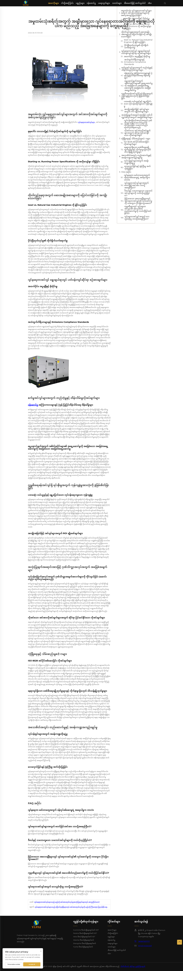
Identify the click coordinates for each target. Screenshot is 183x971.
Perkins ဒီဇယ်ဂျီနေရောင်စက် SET (85, 933)
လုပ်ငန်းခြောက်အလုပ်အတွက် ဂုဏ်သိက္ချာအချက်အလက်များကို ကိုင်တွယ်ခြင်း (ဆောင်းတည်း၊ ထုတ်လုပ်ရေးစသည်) (138, 124)
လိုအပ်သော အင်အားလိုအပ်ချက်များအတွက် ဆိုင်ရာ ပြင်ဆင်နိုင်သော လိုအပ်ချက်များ (137, 132)
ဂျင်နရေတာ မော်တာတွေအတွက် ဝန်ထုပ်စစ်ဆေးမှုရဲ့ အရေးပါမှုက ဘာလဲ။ (137, 177)
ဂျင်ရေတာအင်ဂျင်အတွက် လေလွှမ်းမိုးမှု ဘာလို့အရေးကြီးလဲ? (136, 217)
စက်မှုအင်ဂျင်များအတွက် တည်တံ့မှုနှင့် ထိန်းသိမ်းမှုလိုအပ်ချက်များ (137, 69)
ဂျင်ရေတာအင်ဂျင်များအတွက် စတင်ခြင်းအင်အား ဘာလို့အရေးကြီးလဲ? (136, 185)
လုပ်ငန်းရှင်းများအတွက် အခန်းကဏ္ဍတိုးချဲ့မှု (136, 162)
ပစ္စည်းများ (80, 3)
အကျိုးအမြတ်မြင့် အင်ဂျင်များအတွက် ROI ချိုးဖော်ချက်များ (136, 110)
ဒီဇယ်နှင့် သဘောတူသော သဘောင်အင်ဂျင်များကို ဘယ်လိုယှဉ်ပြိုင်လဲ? (138, 193)
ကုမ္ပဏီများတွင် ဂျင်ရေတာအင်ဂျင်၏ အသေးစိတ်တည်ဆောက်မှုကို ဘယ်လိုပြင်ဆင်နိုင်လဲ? (137, 210)
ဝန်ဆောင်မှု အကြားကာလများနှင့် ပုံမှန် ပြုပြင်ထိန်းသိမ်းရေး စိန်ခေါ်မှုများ (138, 75)
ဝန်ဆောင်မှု (91, 3)
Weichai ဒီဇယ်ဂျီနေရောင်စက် (83, 940)
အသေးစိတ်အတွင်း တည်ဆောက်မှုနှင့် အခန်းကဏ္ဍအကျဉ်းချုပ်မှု (136, 156)
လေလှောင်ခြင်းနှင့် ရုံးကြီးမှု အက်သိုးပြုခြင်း (137, 167)
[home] (25, 3)
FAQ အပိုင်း (126, 172)
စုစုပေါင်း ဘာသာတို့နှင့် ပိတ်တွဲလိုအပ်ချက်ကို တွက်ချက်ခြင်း (136, 19)
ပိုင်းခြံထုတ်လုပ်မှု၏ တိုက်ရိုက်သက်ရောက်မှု (136, 46)
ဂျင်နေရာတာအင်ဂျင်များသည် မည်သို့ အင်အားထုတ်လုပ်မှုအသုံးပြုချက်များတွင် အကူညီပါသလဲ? (67, 902)
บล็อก (150, 3)
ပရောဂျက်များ (104, 3)
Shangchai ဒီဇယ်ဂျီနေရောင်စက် (84, 943)
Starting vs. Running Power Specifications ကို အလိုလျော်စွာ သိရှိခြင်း (137, 26)
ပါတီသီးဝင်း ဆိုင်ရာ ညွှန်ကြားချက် (133, 966)
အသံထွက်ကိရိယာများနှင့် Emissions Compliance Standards (135, 61)
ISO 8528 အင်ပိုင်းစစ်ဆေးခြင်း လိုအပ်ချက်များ (136, 143)
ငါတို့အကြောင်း (67, 3)
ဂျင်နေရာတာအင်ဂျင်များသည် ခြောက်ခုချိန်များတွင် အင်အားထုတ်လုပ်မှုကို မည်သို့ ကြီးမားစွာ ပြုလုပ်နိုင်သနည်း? (72, 907)
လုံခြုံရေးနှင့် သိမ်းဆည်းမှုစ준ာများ (135, 138)
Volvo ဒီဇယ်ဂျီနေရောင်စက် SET (84, 937)
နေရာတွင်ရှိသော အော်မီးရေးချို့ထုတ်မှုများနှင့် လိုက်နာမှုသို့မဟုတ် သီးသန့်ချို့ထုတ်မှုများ (137, 149)
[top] (179, 942)
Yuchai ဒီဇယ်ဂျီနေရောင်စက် (83, 947)
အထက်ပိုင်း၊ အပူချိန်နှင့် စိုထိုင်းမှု (137, 56)
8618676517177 (144, 941)
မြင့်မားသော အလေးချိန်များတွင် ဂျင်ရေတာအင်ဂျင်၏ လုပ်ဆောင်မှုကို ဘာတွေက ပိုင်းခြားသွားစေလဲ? (138, 200)
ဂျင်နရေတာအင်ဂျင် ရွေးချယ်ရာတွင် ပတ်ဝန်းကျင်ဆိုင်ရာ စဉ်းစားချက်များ (136, 52)
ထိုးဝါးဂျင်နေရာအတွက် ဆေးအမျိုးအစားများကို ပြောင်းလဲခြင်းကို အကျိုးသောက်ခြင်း (136, 34)
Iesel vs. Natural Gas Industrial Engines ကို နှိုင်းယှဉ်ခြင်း (138, 41)
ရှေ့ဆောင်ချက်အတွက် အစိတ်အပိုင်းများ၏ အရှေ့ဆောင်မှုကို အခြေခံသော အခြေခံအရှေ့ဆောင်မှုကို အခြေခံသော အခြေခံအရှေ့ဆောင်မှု (138, 85)
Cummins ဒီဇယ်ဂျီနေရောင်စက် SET (86, 930)
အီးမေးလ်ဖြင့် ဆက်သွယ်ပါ (135, 3)
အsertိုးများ (53, 3)
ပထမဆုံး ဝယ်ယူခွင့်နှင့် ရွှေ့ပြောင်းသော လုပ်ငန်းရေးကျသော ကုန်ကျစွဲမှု (138, 103)
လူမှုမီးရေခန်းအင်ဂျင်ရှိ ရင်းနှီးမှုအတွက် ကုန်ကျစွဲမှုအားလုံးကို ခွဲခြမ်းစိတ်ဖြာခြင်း (137, 95)
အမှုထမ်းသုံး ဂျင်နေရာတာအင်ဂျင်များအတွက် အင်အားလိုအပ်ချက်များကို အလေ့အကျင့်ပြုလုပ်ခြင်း (136, 13)
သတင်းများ (117, 3)
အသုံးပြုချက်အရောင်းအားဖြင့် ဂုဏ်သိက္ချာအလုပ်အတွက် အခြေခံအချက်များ (136, 116)
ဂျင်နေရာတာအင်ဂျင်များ (86, 122)
